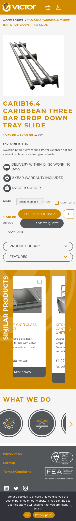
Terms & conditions (17, 472)
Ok (27, 515)
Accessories (13, 20)
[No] (71, 506)
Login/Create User (39, 214)
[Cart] (47, 8)
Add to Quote (47, 223)
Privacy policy (44, 515)
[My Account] (58, 8)
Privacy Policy (12, 454)
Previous (8, 329)
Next (70, 329)
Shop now (49, 377)
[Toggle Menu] (69, 7)
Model (7, 201)
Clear (48, 202)
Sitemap (9, 463)
